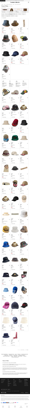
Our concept (2, 380)
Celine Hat (10, 355)
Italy (13, 403)
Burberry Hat (6, 355)
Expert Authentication (11, 83)
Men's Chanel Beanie (4, 354)
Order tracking (9, 381)
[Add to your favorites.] (9, 28)
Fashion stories (26, 385)
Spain (12, 403)
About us (25, 381)
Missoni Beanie (20, 356)
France (1, 403)
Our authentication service (9, 383)
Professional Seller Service (15, 385)
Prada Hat (24, 356)
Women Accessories (9, 4)
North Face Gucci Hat (24, 354)
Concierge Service (2, 382)
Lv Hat (16, 354)
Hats (13, 4)
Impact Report (26, 383)
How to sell (14, 380)
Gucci (5, 4)
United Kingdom (4, 403)
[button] (28, 2)
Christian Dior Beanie (22, 355)
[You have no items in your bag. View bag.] (28, 2)
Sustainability (26, 382)
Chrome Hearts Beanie (6, 356)
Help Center (20, 380)
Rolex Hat (19, 354)
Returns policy (9, 385)
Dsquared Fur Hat (11, 354)
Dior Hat (12, 356)
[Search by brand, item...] (1, 2)
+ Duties (23, 298)
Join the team (26, 384)
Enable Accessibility (2, 0)
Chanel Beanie (15, 355)
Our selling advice (14, 382)
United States (7, 403)
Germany (10, 403)
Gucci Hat (15, 356)
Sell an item (14, 383)
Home (2, 4)
